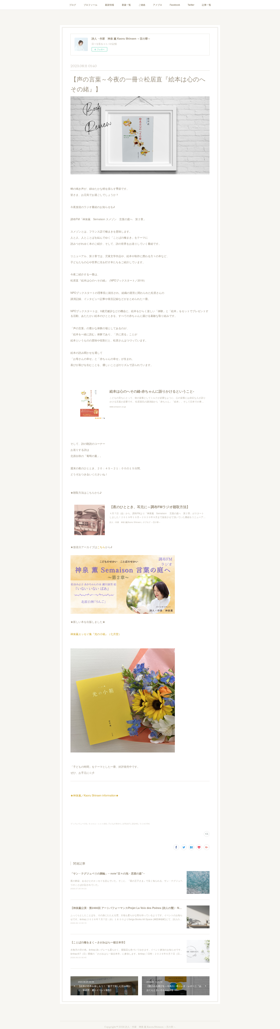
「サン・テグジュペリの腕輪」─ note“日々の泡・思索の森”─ (107, 873)
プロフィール (90, 4)
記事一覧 (206, 4)
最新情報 (109, 4)
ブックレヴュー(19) (78, 823)
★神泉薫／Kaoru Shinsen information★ (94, 795)
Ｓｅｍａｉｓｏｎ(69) (97, 823)
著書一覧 (126, 4)
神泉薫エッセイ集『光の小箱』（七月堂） (95, 634)
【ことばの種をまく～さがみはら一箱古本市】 (98, 942)
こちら (101, 547)
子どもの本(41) (114, 823)
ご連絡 (141, 4)
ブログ (72, 4)
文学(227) (126, 823)
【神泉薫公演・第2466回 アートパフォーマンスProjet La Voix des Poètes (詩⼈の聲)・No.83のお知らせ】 (135, 908)
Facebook (175, 4)
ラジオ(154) (144, 823)
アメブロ (157, 4)
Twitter (191, 4)
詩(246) (135, 823)
